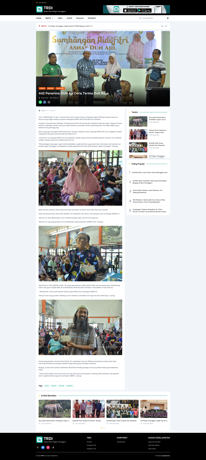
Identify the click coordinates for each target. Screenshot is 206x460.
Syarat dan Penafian (154, 442)
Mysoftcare (166, 456)
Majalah (80, 18)
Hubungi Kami (121, 442)
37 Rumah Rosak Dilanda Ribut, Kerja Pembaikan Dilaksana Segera (71, 26)
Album (69, 18)
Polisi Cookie (152, 449)
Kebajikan (60, 88)
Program (92, 18)
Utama (38, 18)
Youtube (89, 442)
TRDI (42, 456)
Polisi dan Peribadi (153, 445)
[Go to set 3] (104, 428)
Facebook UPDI (91, 445)
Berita (48, 18)
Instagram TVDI (91, 449)
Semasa (50, 88)
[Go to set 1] (101, 428)
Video (60, 18)
